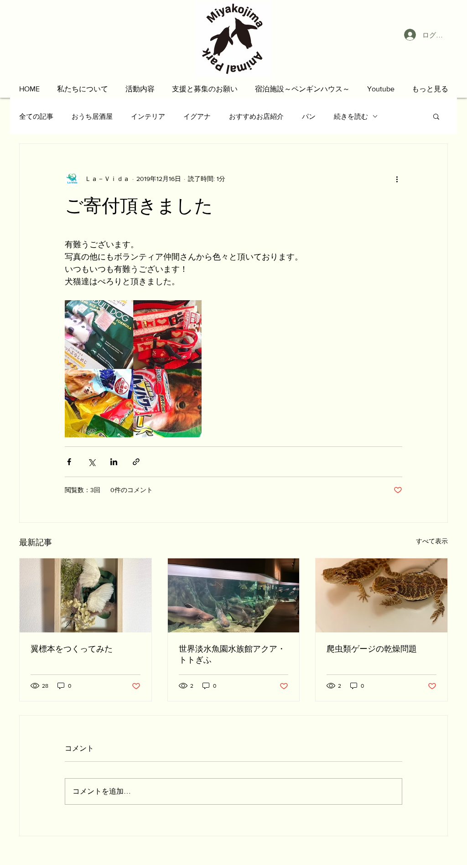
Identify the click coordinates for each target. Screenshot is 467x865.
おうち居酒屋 (92, 116)
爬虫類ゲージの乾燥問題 (372, 648)
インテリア (148, 116)
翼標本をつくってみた (72, 648)
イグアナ (197, 116)
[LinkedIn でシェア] (113, 461)
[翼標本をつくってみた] (85, 595)
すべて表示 (432, 541)
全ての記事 (36, 116)
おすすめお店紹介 (256, 116)
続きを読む (351, 116)
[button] (82, 89)
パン (309, 116)
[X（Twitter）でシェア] (91, 461)
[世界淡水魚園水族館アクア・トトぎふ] (234, 595)
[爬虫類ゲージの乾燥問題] (381, 595)
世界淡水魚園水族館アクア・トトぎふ (232, 654)
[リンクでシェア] (136, 461)
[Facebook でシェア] (69, 461)
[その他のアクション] (396, 178)
